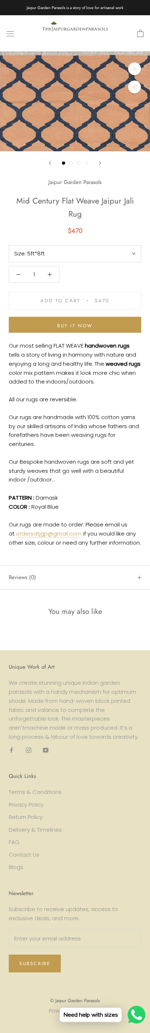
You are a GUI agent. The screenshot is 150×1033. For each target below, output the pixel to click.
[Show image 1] (63, 163)
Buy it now (75, 325)
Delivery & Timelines (35, 829)
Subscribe (34, 963)
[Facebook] (11, 750)
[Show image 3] (78, 163)
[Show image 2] (71, 163)
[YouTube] (45, 750)
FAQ (14, 842)
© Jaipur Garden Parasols (75, 1000)
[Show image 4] (86, 163)
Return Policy (26, 817)
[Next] (100, 163)
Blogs (16, 867)
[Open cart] (140, 33)
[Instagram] (28, 750)
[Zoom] (134, 68)
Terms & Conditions (35, 792)
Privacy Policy (26, 804)
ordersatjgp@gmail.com (49, 533)
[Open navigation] (10, 33)
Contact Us (24, 854)
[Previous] (50, 163)
